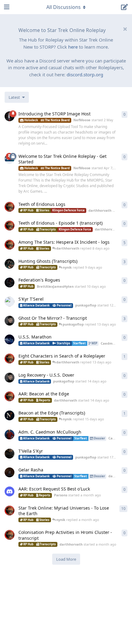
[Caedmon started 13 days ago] (9, 339)
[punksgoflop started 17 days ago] (9, 454)
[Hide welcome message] (124, 28)
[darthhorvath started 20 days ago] (9, 472)
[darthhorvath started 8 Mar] (9, 510)
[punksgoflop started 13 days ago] (9, 321)
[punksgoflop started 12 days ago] (9, 301)
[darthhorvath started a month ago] (9, 535)
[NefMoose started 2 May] (9, 116)
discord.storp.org (85, 74)
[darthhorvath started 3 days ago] (9, 207)
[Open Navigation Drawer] (6, 7)
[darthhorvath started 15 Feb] (9, 245)
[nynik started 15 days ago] (9, 415)
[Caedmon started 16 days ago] (9, 434)
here (73, 47)
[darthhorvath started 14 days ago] (9, 396)
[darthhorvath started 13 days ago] (9, 358)
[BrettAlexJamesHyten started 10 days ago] (9, 282)
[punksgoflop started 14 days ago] (9, 378)
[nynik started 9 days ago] (9, 264)
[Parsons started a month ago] (9, 491)
